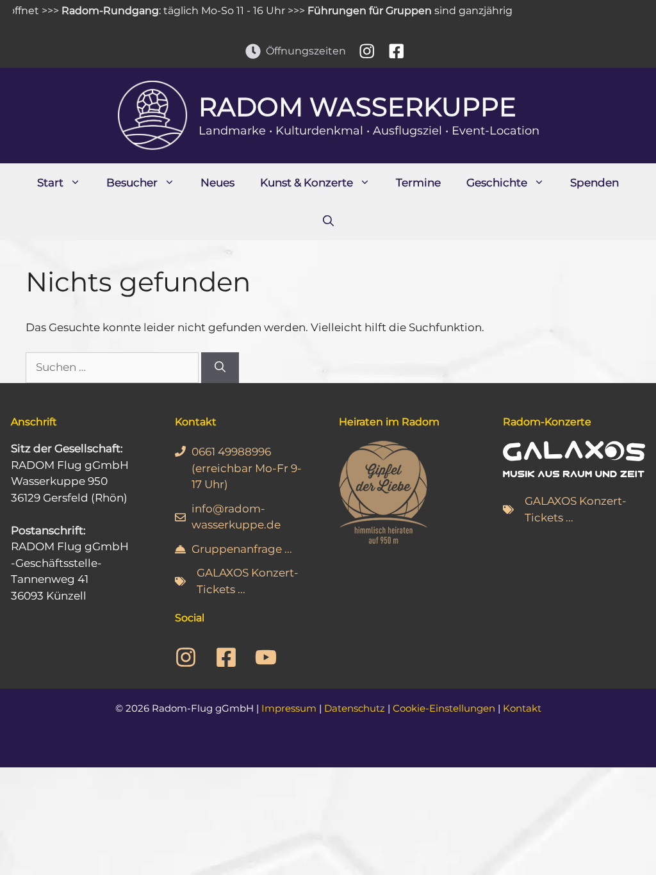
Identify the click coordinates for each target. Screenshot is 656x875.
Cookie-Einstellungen (444, 708)
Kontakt (522, 708)
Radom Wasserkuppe (357, 106)
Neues (217, 182)
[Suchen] (220, 367)
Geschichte (496, 182)
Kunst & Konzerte (306, 182)
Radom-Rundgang (100, 10)
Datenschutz (354, 708)
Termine (418, 182)
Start (50, 182)
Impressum (288, 708)
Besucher (132, 182)
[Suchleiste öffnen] (328, 221)
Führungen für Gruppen (359, 10)
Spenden (594, 182)
